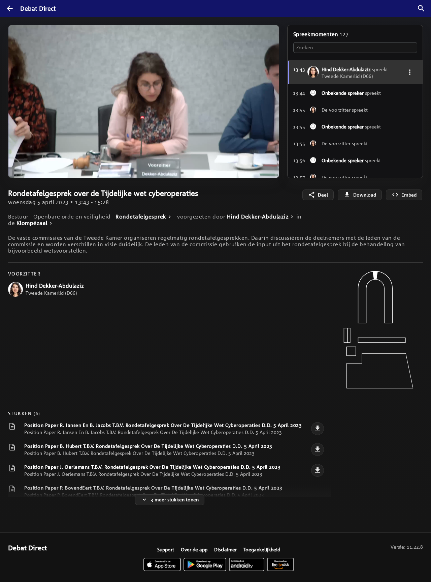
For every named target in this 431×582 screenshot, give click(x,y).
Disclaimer (225, 549)
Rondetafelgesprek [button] (140, 216)
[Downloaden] (317, 428)
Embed (409, 195)
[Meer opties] (410, 72)
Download (364, 195)
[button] (57, 137)
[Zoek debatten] (421, 8)
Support (165, 549)
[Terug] (9, 8)
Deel (323, 195)
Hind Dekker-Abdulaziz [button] (258, 216)
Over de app (194, 549)
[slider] (14, 156)
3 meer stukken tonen (175, 499)
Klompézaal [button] (31, 223)
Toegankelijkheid (261, 549)
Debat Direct (38, 8)
